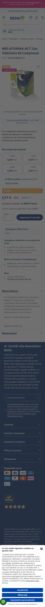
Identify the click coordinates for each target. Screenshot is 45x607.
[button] (3, 602)
